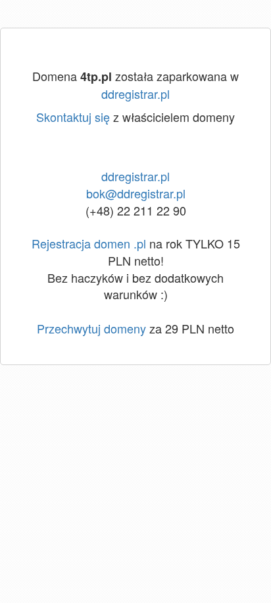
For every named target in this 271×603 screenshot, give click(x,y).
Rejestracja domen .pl (89, 243)
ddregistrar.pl (135, 93)
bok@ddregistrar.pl (135, 193)
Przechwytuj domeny (91, 328)
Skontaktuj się (73, 116)
